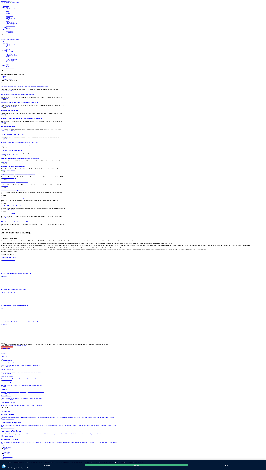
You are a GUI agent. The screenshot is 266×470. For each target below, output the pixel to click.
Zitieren (25, 345)
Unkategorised (6, 452)
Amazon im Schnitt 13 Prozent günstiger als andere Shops (14, 182)
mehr (226, 465)
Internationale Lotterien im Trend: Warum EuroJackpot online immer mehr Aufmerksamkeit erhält (24, 86)
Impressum (5, 455)
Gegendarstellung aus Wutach (8, 126)
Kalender (8, 28)
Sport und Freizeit (10, 24)
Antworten (11, 345)
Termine (5, 27)
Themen (5, 14)
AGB (4, 458)
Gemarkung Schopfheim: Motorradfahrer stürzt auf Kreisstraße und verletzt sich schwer (21, 118)
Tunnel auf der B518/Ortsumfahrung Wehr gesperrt (13, 166)
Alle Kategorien (9, 31)
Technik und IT (9, 16)
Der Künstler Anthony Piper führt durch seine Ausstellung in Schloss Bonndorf (19, 321)
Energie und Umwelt (10, 26)
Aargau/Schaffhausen (11, 8)
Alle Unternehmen (10, 32)
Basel (7, 11)
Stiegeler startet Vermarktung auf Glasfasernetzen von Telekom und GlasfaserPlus (20, 158)
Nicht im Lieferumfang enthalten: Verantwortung (12, 198)
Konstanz (8, 12)
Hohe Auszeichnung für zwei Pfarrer (9, 110)
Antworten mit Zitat (18, 345)
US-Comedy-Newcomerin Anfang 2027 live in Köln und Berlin (15, 221)
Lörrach (8, 9)
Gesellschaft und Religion (11, 19)
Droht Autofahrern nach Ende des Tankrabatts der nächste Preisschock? (18, 94)
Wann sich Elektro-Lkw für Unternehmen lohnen (12, 134)
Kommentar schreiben (5, 348)
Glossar (5, 450)
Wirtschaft (8, 17)
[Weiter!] (11, 270)
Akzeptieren (136, 465)
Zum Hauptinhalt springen (6, 1)
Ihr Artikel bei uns (7, 453)
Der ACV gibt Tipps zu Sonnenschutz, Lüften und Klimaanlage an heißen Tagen (19, 142)
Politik (7, 21)
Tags (4, 445)
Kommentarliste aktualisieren (7, 347)
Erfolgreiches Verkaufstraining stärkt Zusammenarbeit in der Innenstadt (18, 174)
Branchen (5, 29)
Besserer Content (7, 447)
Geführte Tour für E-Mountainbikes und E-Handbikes (13, 289)
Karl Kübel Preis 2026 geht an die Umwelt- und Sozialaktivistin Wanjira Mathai (19, 102)
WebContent (6, 448)
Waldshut (8, 13)
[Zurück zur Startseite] (10, 2)
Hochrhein (5, 7)
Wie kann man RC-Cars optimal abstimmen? (11, 150)
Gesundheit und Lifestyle (11, 23)
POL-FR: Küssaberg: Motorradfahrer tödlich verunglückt (14, 305)
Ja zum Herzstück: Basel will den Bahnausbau (11, 205)
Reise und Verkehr (10, 22)
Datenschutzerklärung (8, 457)
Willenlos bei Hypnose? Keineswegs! (9, 257)
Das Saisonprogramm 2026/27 (8, 213)
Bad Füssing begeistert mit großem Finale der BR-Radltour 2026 (16, 273)
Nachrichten (6, 6)
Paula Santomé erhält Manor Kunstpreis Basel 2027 (13, 190)
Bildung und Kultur (10, 18)
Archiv (4, 449)
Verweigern (46, 465)
